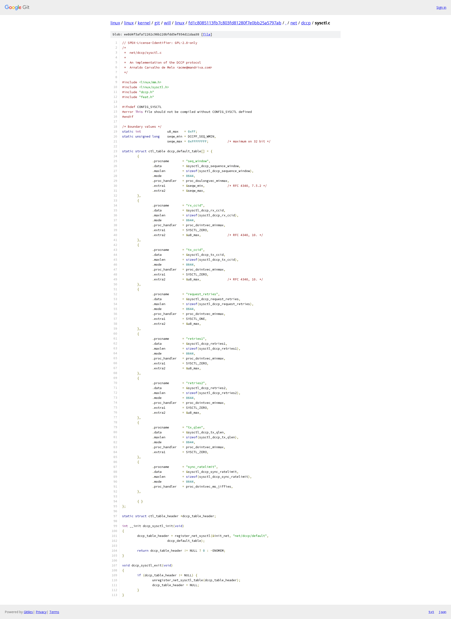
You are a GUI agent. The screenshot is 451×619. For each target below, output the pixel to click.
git (157, 23)
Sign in (441, 7)
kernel (144, 23)
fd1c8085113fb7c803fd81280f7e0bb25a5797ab (234, 23)
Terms (54, 612)
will (167, 23)
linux (115, 23)
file (206, 34)
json (442, 612)
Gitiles (28, 612)
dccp (306, 23)
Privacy (41, 612)
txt (431, 612)
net (293, 23)
